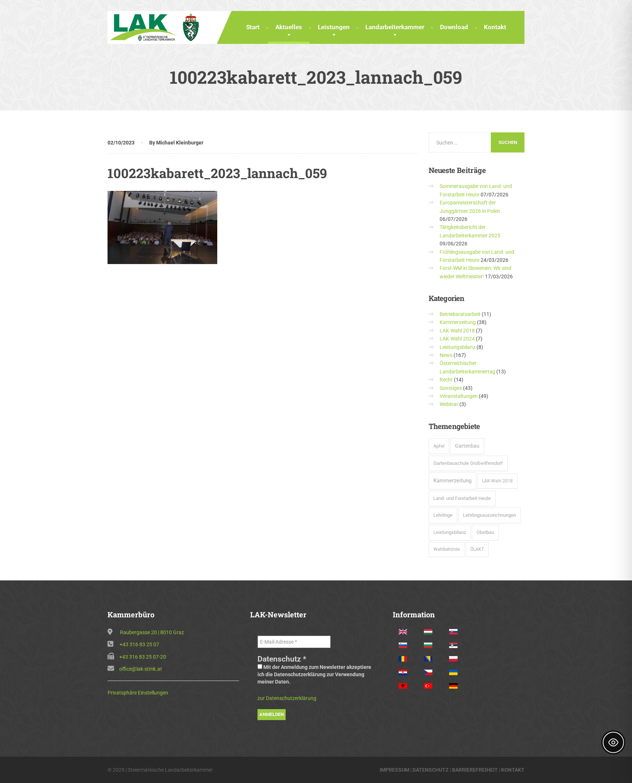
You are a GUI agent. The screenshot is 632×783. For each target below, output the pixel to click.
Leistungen (334, 27)
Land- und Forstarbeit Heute (462, 498)
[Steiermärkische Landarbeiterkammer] (157, 26)
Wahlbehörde (446, 549)
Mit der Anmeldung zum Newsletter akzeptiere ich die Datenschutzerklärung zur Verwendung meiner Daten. (314, 674)
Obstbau (485, 532)
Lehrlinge (442, 515)
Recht (446, 380)
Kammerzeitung (458, 322)
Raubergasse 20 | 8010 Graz (152, 632)
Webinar (449, 404)
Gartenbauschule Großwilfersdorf (468, 463)
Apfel (438, 446)
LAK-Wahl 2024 (457, 339)
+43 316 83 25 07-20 (142, 657)
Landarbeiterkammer (394, 27)
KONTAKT (512, 770)
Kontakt (495, 27)
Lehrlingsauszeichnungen (489, 515)
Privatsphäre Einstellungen (138, 693)
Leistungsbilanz (457, 347)
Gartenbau (467, 446)
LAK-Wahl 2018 (457, 331)
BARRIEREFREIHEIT (475, 770)
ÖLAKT (477, 549)
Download (454, 27)
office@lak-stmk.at (140, 669)
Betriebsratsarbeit (460, 314)
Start (253, 27)
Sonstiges (451, 388)
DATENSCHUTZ (431, 770)
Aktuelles (288, 27)
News (446, 355)
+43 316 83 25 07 (139, 644)
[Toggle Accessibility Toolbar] (613, 742)
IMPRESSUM (394, 770)
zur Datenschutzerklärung (286, 698)
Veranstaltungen (459, 396)
